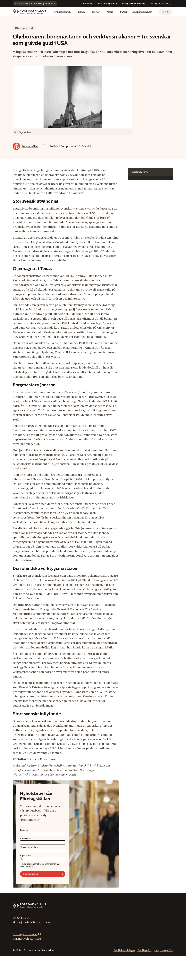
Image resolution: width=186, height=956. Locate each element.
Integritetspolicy (163, 950)
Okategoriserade (24, 28)
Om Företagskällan (107, 4)
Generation (47, 950)
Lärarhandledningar (142, 12)
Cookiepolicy (144, 950)
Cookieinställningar (124, 950)
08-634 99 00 (22, 917)
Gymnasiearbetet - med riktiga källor (33, 4)
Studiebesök (87, 4)
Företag (96, 12)
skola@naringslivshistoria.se (32, 922)
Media (110, 12)
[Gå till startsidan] (29, 12)
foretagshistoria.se (159, 4)
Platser (123, 12)
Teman (81, 12)
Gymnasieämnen (62, 12)
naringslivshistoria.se (132, 4)
